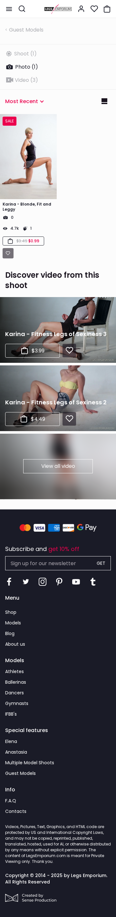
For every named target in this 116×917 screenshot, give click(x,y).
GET (101, 563)
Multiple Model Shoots (29, 762)
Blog (10, 633)
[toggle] (9, 9)
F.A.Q (10, 800)
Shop (10, 612)
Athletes (14, 671)
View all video (58, 466)
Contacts (15, 811)
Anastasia (16, 752)
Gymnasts (16, 703)
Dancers (14, 693)
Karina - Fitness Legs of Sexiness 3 (56, 334)
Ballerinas (15, 682)
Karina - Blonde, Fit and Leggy (27, 207)
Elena (11, 741)
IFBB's (11, 714)
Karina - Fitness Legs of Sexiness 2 (56, 402)
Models (13, 623)
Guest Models (26, 30)
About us (15, 644)
